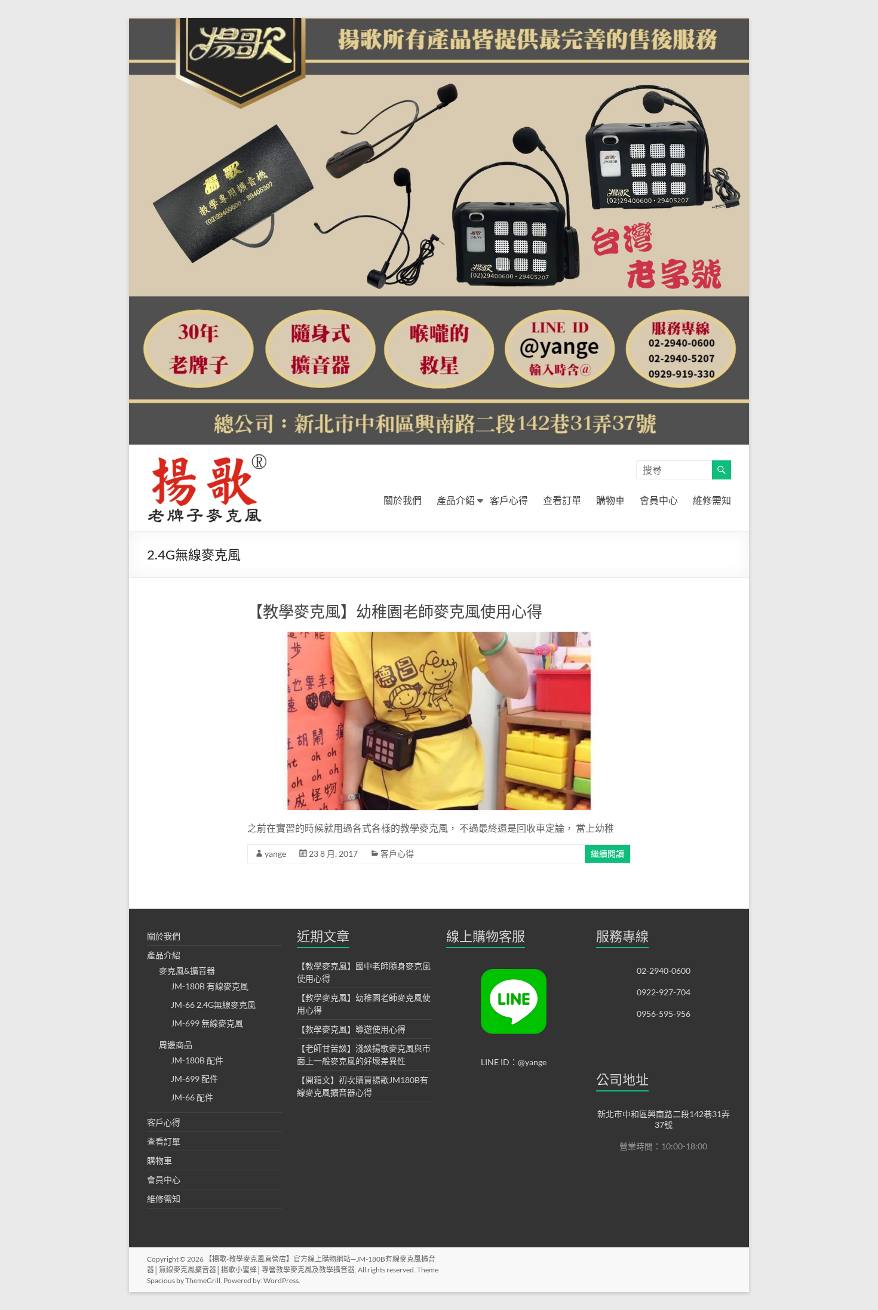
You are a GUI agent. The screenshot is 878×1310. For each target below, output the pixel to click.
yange (275, 853)
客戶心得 (509, 500)
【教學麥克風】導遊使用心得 (351, 1029)
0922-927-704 (663, 992)
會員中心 (659, 500)
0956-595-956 (663, 1013)
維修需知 (712, 500)
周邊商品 (175, 1045)
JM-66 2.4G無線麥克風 (213, 1005)
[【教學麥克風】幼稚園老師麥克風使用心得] (438, 637)
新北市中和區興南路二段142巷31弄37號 (663, 1119)
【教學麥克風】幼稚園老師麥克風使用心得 (394, 611)
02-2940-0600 (663, 970)
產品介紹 (456, 500)
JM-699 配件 (194, 1079)
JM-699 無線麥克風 (207, 1023)
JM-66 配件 (192, 1097)
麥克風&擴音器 (187, 970)
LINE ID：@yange (514, 1062)
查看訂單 (562, 500)
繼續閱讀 (607, 853)
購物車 (610, 500)
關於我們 (402, 500)
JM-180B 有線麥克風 (209, 986)
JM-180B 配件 (197, 1060)
